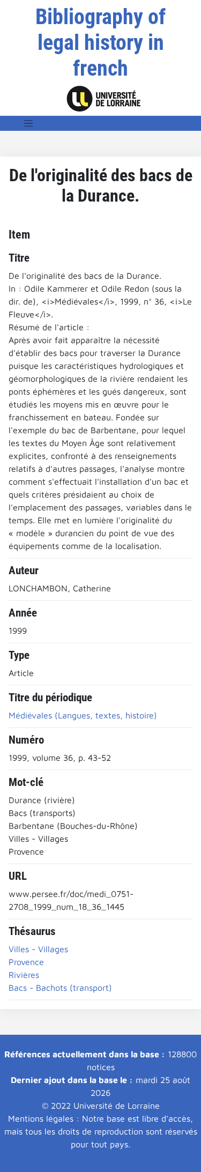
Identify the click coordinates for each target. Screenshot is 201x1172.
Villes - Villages (38, 949)
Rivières (24, 975)
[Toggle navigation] (28, 123)
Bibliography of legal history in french (100, 42)
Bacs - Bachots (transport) (60, 987)
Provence (26, 962)
